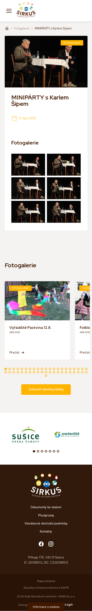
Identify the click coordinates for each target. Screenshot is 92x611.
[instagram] (51, 544)
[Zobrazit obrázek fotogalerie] (28, 165)
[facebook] (41, 544)
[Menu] (9, 10)
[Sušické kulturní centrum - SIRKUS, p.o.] (26, 10)
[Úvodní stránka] (7, 28)
